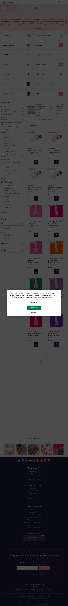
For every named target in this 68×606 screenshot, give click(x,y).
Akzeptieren (34, 307)
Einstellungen (34, 302)
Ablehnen (34, 312)
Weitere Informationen (45, 297)
